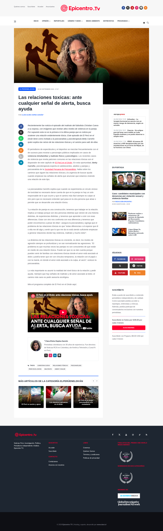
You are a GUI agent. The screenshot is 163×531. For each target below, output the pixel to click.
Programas (122, 21)
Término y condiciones (91, 454)
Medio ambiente (93, 21)
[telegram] (21, 162)
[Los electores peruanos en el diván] (58, 397)
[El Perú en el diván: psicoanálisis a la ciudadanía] (86, 397)
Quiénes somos (19, 6)
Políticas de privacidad (91, 458)
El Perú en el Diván (63, 163)
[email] (21, 150)
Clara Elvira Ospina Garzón (32, 115)
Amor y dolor (60, 369)
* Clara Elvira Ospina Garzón (56, 341)
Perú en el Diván (35, 369)
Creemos (86, 448)
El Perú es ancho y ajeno (31, 404)
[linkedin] (21, 144)
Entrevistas (108, 21)
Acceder (40, 6)
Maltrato (48, 369)
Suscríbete (31, 6)
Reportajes (59, 21)
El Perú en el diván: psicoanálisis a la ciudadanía (86, 402)
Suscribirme (128, 328)
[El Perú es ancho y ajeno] (31, 397)
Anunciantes (50, 6)
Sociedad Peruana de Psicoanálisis (60, 169)
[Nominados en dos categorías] (126, 478)
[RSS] (146, 434)
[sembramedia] (129, 496)
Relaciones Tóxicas (60, 365)
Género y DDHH (74, 21)
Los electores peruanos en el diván (58, 403)
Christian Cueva (43, 365)
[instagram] (136, 8)
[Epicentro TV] (81, 8)
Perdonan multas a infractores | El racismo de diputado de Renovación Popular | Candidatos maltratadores (136, 218)
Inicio (36, 21)
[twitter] (128, 8)
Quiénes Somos (89, 451)
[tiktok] (139, 434)
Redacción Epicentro (123, 201)
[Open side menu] (15, 21)
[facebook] (123, 8)
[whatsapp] (21, 138)
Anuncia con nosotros (56, 465)
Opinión (45, 21)
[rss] (141, 8)
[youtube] (132, 8)
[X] (120, 265)
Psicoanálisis (76, 365)
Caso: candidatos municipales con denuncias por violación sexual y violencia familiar (128, 196)
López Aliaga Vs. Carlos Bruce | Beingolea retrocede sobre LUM (136, 232)
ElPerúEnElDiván (27, 89)
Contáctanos (53, 461)
